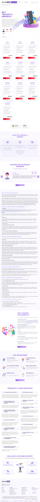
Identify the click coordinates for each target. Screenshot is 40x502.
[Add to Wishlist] (11, 57)
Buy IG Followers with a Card (13, 488)
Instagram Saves (24, 488)
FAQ (2, 488)
